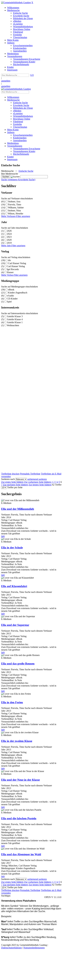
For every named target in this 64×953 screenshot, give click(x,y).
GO (32, 75)
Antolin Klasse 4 (15, 319)
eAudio (10, 295)
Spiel (9, 301)
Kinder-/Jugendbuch (17, 292)
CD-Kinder (12, 298)
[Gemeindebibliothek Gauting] (16, 2)
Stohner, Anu (14, 201)
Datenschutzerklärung (11, 947)
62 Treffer (56, 484)
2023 (9, 237)
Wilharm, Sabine (16, 207)
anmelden (5, 81)
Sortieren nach (8, 479)
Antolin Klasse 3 (15, 316)
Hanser (10, 272)
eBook (11, 289)
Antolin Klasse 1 (15, 322)
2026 (9, 231)
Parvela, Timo (14, 204)
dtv (9, 260)
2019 (9, 243)
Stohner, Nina (14, 210)
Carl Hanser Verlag (17, 263)
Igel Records (13, 269)
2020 (9, 240)
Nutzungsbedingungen (34, 947)
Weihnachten (13, 325)
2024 (9, 234)
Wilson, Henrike (15, 213)
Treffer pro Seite (14, 487)
